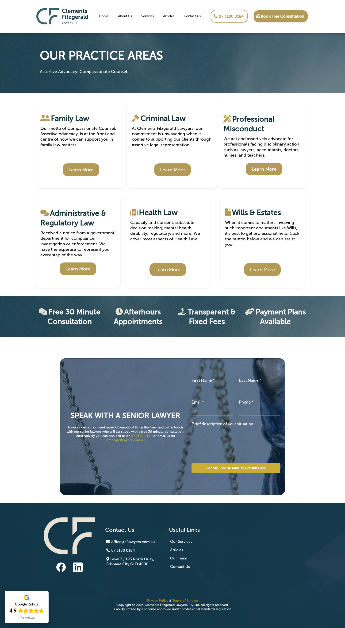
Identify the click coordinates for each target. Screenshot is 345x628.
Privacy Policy (158, 601)
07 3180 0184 (141, 436)
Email (198, 402)
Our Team (178, 558)
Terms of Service (185, 601)
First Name (203, 380)
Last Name (250, 380)
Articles (168, 16)
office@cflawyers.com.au (125, 440)
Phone (246, 402)
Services (147, 16)
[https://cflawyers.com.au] (62, 16)
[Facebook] (61, 567)
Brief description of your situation (224, 423)
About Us (125, 16)
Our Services (181, 541)
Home (104, 16)
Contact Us (192, 16)
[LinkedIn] (77, 567)
